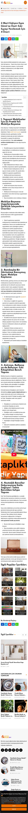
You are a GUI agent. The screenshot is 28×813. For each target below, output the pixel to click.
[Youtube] (9, 38)
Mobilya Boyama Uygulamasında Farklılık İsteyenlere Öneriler (12, 103)
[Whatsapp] (17, 38)
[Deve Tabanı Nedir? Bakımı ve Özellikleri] (7, 706)
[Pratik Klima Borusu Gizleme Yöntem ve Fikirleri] (21, 685)
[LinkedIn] (13, 38)
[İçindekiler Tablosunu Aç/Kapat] (24, 97)
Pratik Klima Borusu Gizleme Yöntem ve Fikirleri (21, 695)
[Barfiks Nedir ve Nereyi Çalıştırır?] (21, 706)
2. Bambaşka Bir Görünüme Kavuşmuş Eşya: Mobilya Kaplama (13, 107)
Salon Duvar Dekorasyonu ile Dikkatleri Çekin (16, 781)
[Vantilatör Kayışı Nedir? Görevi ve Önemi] (7, 685)
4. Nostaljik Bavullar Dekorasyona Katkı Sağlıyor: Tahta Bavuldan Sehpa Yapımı (12, 114)
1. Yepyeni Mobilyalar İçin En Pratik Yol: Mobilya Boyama (12, 100)
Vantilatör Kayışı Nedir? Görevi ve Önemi (6, 695)
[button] (23, 635)
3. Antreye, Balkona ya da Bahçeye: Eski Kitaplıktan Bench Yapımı (12, 110)
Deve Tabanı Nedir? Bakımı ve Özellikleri (6, 716)
